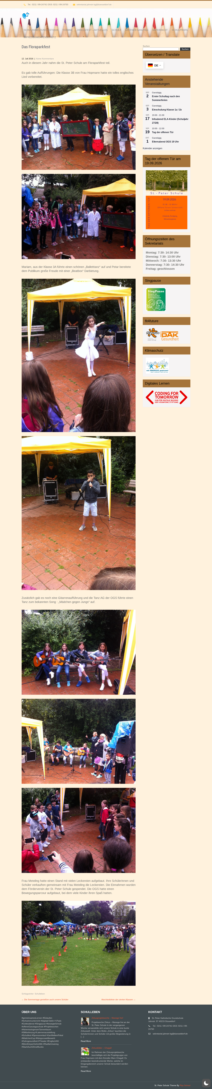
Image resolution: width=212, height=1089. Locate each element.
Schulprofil (180, 30)
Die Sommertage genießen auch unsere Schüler (45, 999)
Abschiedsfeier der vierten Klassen (118, 999)
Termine (67, 30)
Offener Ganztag (136, 30)
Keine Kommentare (45, 58)
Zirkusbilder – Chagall (101, 1048)
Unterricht (160, 30)
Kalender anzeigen (152, 148)
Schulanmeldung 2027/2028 (41, 30)
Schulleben (40, 994)
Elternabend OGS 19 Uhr (165, 141)
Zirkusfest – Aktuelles (92, 30)
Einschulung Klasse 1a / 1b (167, 109)
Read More (86, 1041)
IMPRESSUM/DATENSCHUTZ (40, 37)
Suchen (146, 46)
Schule (116, 30)
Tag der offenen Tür (162, 132)
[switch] (206, 1083)
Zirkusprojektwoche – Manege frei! (107, 1018)
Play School (185, 1085)
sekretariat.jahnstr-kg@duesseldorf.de (94, 4)
